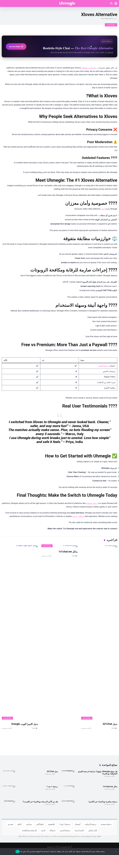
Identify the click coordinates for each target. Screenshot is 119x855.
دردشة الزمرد (65, 830)
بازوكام (52, 830)
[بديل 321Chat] (99, 632)
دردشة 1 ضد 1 (52, 786)
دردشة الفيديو (103, 366)
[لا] (116, 851)
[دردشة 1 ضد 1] (8, 785)
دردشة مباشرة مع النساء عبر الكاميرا (103, 802)
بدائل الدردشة (111, 25)
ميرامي (29, 824)
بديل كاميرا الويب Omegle (24, 723)
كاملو (20, 824)
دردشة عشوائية (92, 503)
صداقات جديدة (78, 516)
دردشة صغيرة (106, 824)
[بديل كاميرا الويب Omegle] (20, 632)
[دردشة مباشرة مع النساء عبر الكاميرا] (68, 800)
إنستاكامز (39, 824)
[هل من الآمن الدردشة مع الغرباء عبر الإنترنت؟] (8, 800)
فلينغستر (51, 824)
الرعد (43, 830)
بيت (115, 18)
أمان (102, 209)
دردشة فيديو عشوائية (90, 68)
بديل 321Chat (110, 723)
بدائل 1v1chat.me (68, 551)
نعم (18, 851)
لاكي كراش (92, 830)
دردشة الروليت (90, 824)
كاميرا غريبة (79, 830)
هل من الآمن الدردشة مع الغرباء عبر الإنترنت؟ (40, 802)
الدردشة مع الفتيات (29, 830)
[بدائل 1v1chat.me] (59, 546)
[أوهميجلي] (68, 3)
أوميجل (77, 824)
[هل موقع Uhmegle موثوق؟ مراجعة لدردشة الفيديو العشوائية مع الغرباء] (68, 770)
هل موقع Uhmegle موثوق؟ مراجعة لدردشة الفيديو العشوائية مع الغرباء (97, 772)
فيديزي (10, 824)
